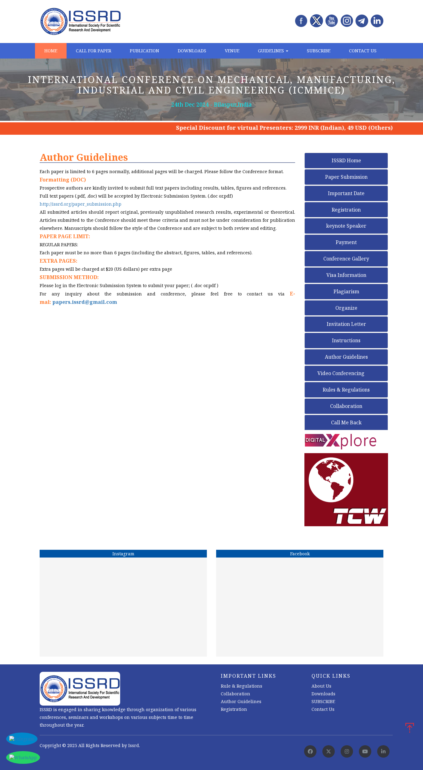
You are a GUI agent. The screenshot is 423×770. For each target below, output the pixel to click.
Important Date (346, 193)
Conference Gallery (346, 258)
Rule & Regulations (241, 686)
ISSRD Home (346, 160)
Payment (346, 242)
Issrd (133, 745)
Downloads (192, 51)
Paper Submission (346, 176)
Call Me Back (346, 422)
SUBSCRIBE (323, 701)
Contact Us (363, 51)
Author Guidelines (346, 356)
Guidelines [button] (271, 51)
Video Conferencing (341, 373)
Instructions (346, 340)
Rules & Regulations (346, 389)
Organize (346, 307)
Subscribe (318, 51)
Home (50, 51)
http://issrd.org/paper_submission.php (80, 204)
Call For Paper (93, 51)
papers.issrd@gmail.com (84, 302)
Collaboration (346, 406)
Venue (232, 51)
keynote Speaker (346, 225)
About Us (321, 686)
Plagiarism (346, 291)
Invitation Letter (346, 324)
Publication (144, 51)
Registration (346, 209)
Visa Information (346, 275)
